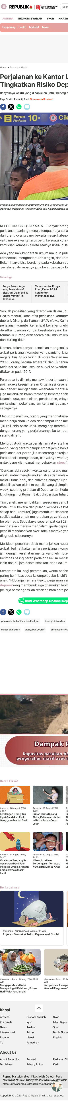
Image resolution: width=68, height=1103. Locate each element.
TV (1, 1042)
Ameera (14, 67)
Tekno (45, 27)
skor (50, 18)
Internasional (7, 1032)
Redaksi (31, 1059)
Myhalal (34, 27)
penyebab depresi (35, 629)
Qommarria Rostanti (41, 99)
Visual (30, 1037)
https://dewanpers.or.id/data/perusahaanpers (29, 1083)
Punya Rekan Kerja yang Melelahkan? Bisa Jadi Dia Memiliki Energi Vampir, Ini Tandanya (15, 292)
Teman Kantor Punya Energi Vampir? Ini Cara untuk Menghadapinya (47, 291)
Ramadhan (33, 1042)
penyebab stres (59, 629)
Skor (55, 1017)
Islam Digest (60, 1022)
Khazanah (5, 1022)
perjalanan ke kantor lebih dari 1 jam (20, 621)
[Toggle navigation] (4, 6)
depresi (6, 585)
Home (3, 67)
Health (22, 27)
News (3, 1027)
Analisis (31, 1027)
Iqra (29, 1022)
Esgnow (4, 1037)
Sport (56, 1027)
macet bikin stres (10, 629)
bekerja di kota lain (55, 621)
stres (61, 462)
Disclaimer (6, 1064)
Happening (9, 27)
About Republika (9, 1059)
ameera (7, 18)
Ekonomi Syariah (30, 18)
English (57, 1037)
